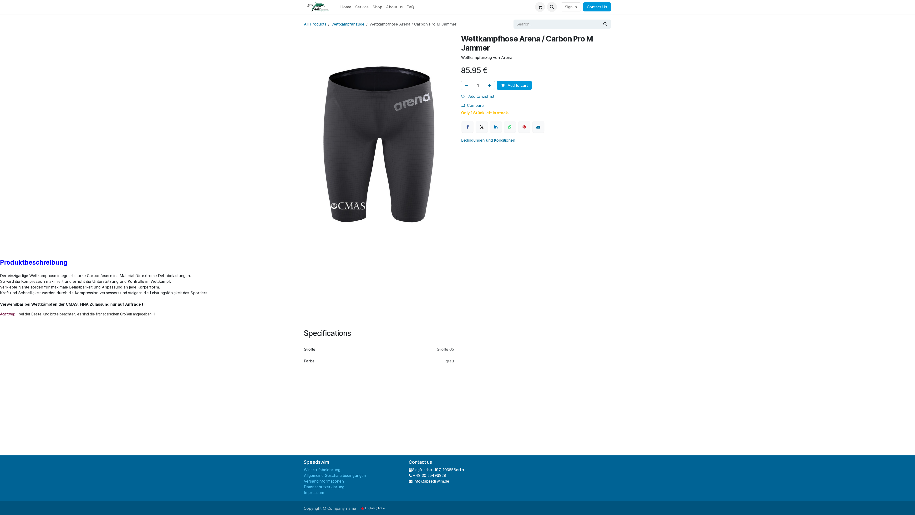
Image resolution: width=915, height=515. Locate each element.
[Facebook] (467, 127)
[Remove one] (466, 85)
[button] (552, 7)
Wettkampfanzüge (347, 24)
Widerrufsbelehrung (322, 469)
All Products (315, 24)
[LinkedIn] (496, 127)
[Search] (605, 24)
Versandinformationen (324, 481)
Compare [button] (475, 105)
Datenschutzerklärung (324, 486)
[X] (482, 127)
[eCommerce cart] (540, 7)
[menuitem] (345, 7)
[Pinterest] (524, 127)
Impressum (314, 492)
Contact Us (597, 7)
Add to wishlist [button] (480, 96)
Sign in (571, 7)
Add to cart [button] (517, 85)
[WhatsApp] (510, 127)
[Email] (538, 127)
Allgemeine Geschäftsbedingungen (335, 475)
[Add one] (489, 85)
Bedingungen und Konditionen (488, 140)
